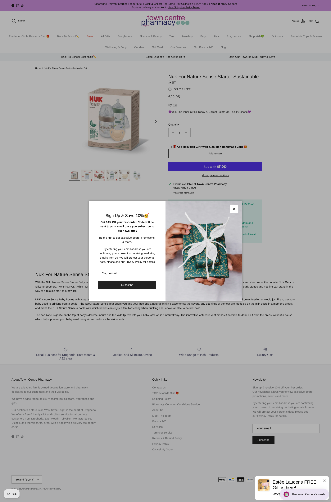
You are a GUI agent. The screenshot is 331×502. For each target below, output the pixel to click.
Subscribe (127, 284)
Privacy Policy (133, 261)
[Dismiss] (324, 480)
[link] (292, 488)
